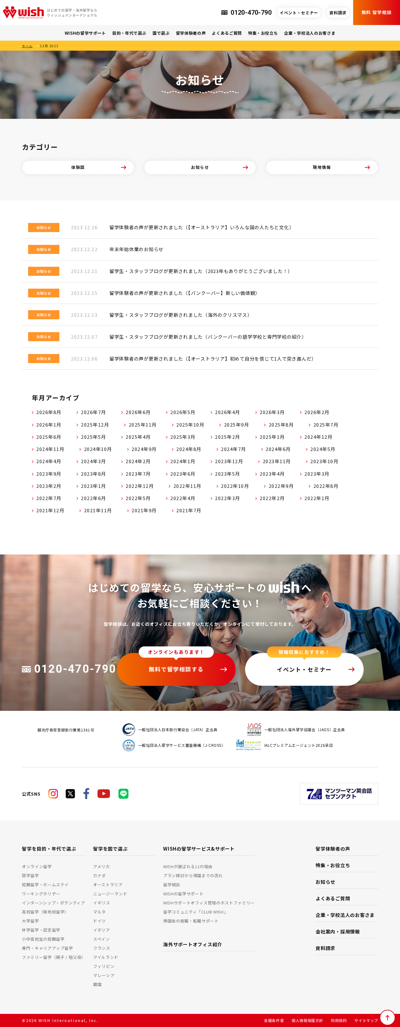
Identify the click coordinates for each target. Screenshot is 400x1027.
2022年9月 (281, 486)
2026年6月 (138, 412)
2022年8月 (326, 486)
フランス (101, 948)
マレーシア (103, 975)
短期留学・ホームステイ (45, 885)
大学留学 (30, 921)
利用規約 (339, 1020)
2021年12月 (50, 510)
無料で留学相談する (176, 669)
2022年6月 (93, 498)
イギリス (101, 903)
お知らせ (200, 167)
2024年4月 (49, 461)
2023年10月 (324, 461)
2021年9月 (144, 510)
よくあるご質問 (227, 33)
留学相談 (171, 885)
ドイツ (99, 921)
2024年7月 (233, 449)
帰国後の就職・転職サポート (190, 921)
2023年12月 (229, 461)
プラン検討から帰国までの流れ (193, 875)
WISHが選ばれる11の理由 (187, 866)
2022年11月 (187, 486)
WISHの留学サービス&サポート (199, 848)
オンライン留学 (37, 866)
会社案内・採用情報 (338, 931)
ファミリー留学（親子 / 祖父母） (54, 957)
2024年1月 (183, 461)
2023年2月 (49, 486)
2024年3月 (93, 461)
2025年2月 (227, 436)
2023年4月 (272, 473)
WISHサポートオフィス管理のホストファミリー (209, 903)
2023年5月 (227, 473)
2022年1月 (317, 498)
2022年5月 (138, 498)
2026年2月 (317, 412)
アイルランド (105, 957)
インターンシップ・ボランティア (53, 903)
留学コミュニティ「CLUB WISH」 (195, 912)
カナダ (99, 875)
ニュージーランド (110, 894)
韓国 (97, 984)
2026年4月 (227, 412)
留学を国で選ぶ (110, 848)
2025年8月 (281, 424)
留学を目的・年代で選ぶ (49, 848)
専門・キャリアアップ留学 (47, 948)
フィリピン (103, 966)
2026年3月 (272, 412)
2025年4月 (138, 436)
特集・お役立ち (263, 33)
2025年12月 (95, 424)
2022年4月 (183, 498)
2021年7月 (189, 510)
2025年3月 (183, 436)
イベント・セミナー (299, 13)
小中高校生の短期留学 (43, 939)
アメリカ (101, 866)
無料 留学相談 (377, 12)
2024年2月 (138, 461)
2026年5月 (183, 412)
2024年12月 (318, 436)
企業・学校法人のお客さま (309, 33)
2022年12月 (140, 486)
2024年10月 (98, 449)
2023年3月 (317, 473)
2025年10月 (190, 424)
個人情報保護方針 (307, 1020)
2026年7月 (93, 412)
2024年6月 (278, 449)
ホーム (27, 45)
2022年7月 (49, 498)
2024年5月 (323, 449)
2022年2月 (272, 498)
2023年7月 (138, 473)
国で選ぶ (161, 33)
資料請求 (338, 13)
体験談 (78, 167)
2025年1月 (272, 436)
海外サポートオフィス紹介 (192, 944)
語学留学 (30, 875)
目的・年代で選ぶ (129, 33)
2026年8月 (49, 412)
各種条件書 (274, 1020)
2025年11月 (143, 424)
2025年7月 (326, 424)
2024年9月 (144, 449)
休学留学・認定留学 (41, 930)
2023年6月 (183, 473)
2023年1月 (93, 486)
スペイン (101, 939)
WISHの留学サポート (85, 33)
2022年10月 (235, 486)
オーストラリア (108, 885)
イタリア (101, 930)
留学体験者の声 (191, 33)
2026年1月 (49, 424)
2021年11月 (98, 510)
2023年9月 (49, 473)
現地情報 (322, 167)
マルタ (99, 912)
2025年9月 (236, 424)
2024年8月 (189, 449)
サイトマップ (366, 1020)
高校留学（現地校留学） (45, 912)
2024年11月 (50, 449)
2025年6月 (49, 436)
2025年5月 (93, 436)
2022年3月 (227, 498)
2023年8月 (93, 473)
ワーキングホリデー (41, 894)
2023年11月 (277, 461)
